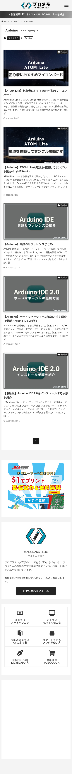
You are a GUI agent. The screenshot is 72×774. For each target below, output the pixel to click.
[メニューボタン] (66, 5)
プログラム (13, 38)
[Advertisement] (36, 718)
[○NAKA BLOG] (36, 5)
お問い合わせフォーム (36, 591)
